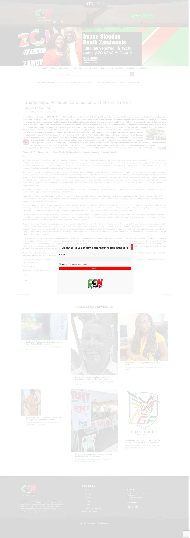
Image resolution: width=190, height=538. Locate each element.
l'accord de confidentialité (78, 264)
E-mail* (62, 255)
